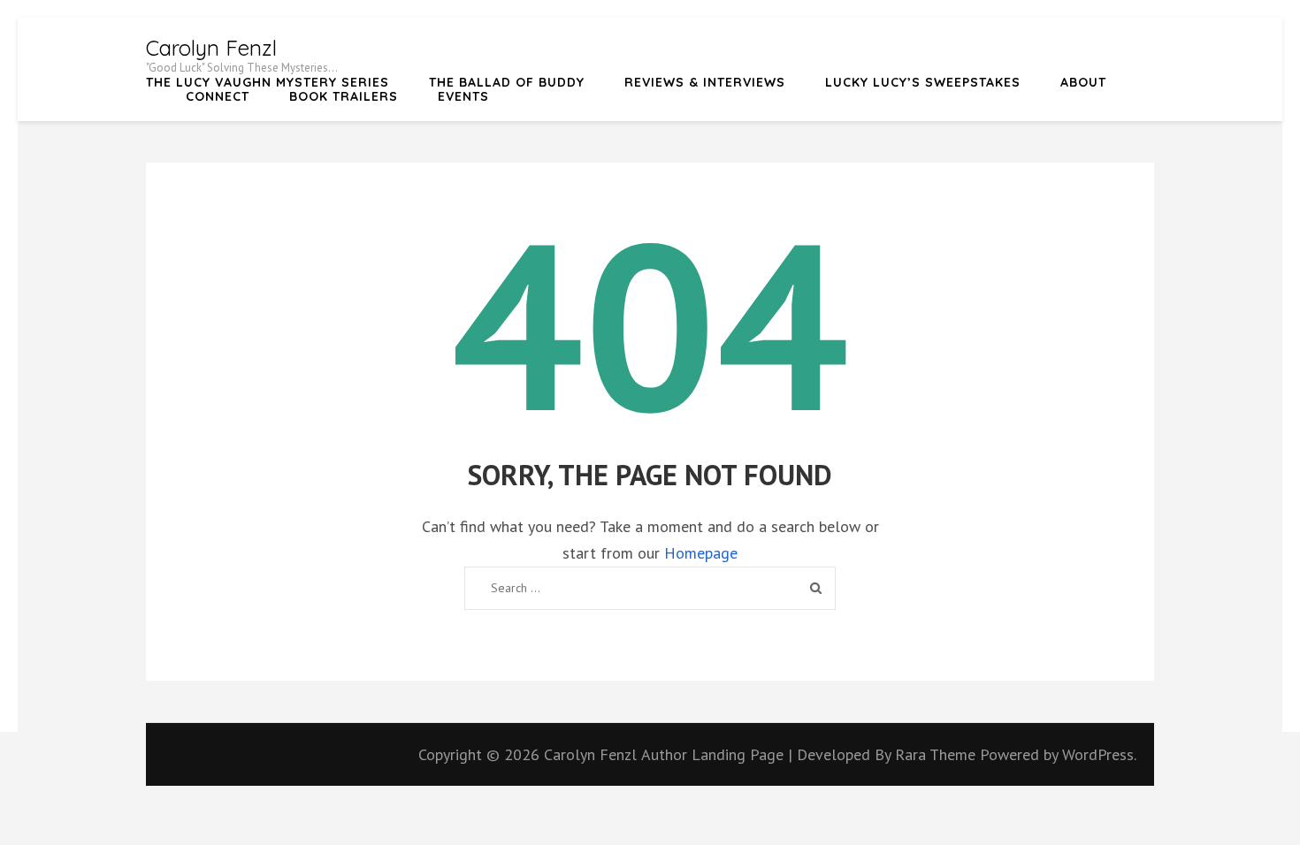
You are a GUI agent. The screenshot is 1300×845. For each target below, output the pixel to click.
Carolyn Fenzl (211, 47)
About (1083, 82)
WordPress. (1099, 754)
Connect (217, 96)
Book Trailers (343, 96)
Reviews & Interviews (704, 82)
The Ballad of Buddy (507, 82)
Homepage (701, 553)
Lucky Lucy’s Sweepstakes (923, 82)
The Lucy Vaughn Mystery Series (267, 82)
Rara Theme (937, 754)
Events (463, 96)
